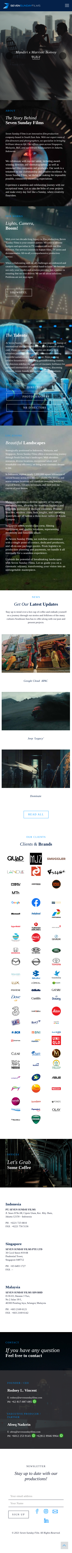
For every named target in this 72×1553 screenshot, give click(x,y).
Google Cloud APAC (36, 680)
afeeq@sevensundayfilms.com (25, 1431)
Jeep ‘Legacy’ (36, 738)
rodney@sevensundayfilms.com (26, 1397)
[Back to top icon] (64, 1545)
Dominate (35, 796)
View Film (36, 58)
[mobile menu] (67, 5)
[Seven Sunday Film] (22, 5)
